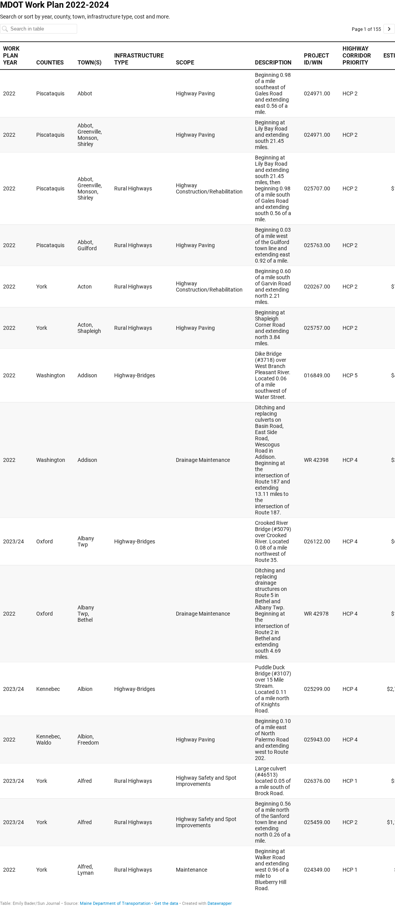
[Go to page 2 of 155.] (389, 29)
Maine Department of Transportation (115, 903)
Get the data (166, 903)
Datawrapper (220, 903)
